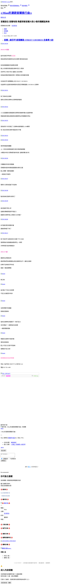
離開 (9, 582)
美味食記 (13, 442)
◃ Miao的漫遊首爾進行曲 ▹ (16, 12)
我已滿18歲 (4, 582)
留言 (13, 438)
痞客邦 (10, 438)
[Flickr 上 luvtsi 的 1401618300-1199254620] (8, 541)
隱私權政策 (41, 563)
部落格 (6, 31)
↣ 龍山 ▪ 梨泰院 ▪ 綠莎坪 (18, 444)
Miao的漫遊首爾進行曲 (5, 492)
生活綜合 (14, 25)
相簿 (5, 29)
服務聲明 (48, 563)
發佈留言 (3, 460)
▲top (2, 447)
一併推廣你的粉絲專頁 (5, 495)
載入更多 (3, 450)
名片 (5, 33)
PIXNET (19, 563)
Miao (2, 428)
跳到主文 (3, 17)
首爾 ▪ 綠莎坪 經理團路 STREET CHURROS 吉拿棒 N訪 (28, 40)
